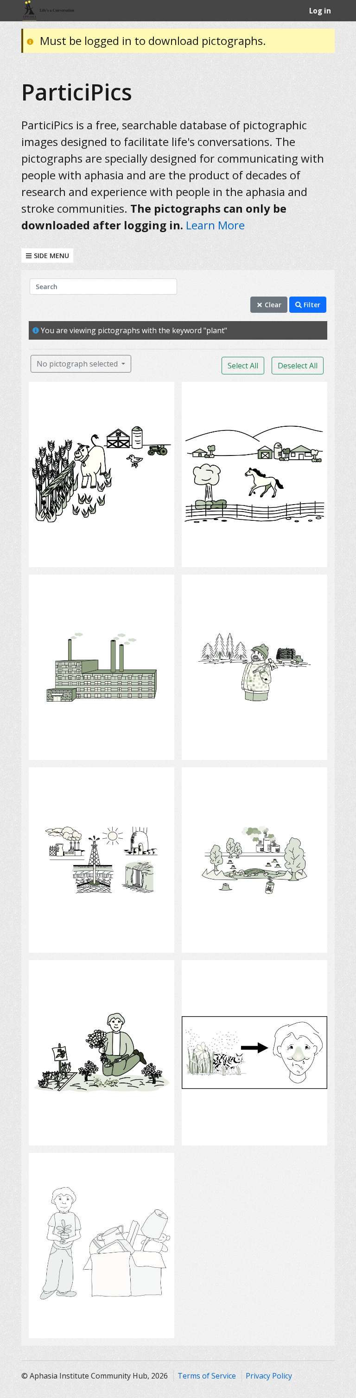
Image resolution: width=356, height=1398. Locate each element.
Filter (311, 304)
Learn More (215, 225)
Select (105, 554)
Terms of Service (207, 1376)
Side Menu (50, 255)
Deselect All (298, 366)
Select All (243, 366)
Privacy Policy (269, 1376)
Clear (272, 304)
